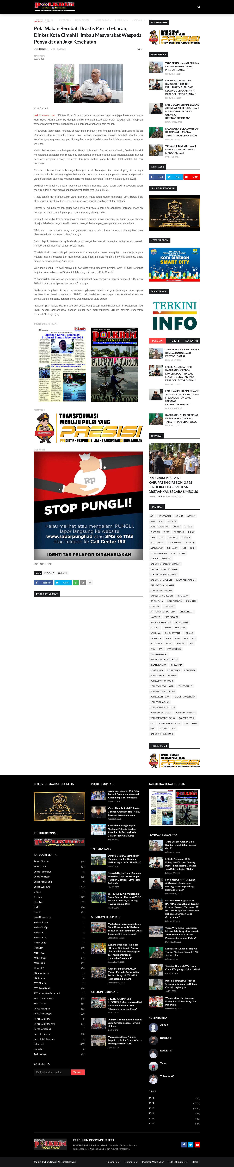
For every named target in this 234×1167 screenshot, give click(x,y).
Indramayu (174, 542)
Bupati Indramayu (59, 871)
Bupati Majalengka (59, 881)
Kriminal (191, 601)
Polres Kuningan (159, 696)
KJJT (184, 548)
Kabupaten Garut (185, 580)
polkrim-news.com (44, 115)
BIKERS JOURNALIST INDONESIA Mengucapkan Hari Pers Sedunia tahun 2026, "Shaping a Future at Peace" (125, 1003)
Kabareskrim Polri (160, 558)
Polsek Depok (186, 718)
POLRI (169, 643)
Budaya (172, 521)
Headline (173, 537)
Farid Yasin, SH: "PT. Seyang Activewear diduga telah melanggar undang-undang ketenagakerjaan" (182, 111)
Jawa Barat (156, 548)
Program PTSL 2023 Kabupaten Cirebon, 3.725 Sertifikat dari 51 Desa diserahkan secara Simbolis (173, 485)
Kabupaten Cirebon (161, 580)
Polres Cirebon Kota (161, 686)
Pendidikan (173, 670)
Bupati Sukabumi (159, 526)
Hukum (186, 537)
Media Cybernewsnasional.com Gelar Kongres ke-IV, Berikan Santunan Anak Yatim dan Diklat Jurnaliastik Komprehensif (125, 928)
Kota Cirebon (174, 601)
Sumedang (59, 1049)
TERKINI (174, 340)
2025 (174, 1118)
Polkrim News (49, 1161)
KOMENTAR (191, 340)
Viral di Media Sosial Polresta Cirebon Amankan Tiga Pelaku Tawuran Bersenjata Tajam (124, 811)
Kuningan (169, 606)
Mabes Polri (171, 617)
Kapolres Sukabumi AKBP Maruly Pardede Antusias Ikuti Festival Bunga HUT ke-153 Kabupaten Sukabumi (124, 973)
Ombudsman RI (173, 633)
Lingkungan (186, 611)
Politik (172, 675)
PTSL (152, 649)
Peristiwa (189, 670)
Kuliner (154, 606)
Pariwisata (176, 665)
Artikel (191, 516)
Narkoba (180, 627)
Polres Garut (184, 686)
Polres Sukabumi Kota (162, 707)
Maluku (154, 627)
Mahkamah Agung (160, 622)
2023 (174, 1108)
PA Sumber (156, 638)
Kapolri (59, 912)
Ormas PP (59, 968)
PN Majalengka (59, 973)
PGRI (177, 638)
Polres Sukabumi (159, 702)
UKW (194, 723)
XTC (174, 728)
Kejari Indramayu (59, 917)
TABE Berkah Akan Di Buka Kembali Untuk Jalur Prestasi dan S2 (182, 66)
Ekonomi (179, 532)
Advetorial (165, 516)
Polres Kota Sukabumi (162, 691)
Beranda (38, 21)
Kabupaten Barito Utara (163, 574)
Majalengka (181, 622)
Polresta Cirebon (185, 712)
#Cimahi (62, 573)
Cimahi (188, 526)
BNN (152, 521)
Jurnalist (172, 548)
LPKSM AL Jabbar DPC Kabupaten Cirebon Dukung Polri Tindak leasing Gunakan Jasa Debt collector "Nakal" (180, 87)
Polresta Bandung (160, 712)
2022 (174, 1103)
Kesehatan (182, 595)
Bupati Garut (59, 866)
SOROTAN (157, 340)
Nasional (155, 633)
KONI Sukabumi (158, 553)
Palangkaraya (158, 665)
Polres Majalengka (184, 696)
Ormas (189, 633)
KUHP (182, 553)
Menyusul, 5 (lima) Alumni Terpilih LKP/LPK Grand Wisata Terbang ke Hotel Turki (124, 1040)
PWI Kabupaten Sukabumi (164, 659)
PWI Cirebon (174, 649)
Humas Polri (157, 542)
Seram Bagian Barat (169, 723)
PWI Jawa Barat (158, 654)
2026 (174, 1123)
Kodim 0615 (59, 937)
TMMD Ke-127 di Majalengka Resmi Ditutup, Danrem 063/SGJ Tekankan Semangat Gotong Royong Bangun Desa (125, 898)
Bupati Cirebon (59, 861)
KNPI (192, 548)
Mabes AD (155, 617)
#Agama (49, 573)
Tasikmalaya (59, 1054)
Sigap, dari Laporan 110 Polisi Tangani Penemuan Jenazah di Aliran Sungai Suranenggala (123, 794)
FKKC (191, 532)
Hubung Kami (113, 1161)
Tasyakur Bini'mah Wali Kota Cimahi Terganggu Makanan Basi (180, 149)
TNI (186, 723)
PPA (191, 643)
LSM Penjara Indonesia (162, 611)
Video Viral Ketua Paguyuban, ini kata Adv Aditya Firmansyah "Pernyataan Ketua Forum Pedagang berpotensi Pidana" (182, 932)
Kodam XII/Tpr (59, 927)
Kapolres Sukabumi (161, 590)
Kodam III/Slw (59, 922)
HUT (161, 537)
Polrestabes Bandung (162, 718)
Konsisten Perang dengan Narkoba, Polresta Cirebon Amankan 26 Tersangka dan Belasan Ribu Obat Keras (122, 830)
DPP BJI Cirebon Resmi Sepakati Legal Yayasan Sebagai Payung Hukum (125, 1023)
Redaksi (196, 1161)
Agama (47, 21)
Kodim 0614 (59, 932)
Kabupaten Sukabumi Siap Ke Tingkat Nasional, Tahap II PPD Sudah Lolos (182, 132)
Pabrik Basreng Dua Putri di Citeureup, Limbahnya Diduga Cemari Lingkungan (181, 984)
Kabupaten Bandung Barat (165, 564)
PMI (194, 638)
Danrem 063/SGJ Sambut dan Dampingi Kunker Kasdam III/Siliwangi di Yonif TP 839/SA (124, 859)
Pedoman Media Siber (153, 1161)
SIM (152, 723)
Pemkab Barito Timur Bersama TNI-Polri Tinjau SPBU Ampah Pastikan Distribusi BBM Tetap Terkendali (124, 878)
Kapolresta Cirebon (161, 595)
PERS (168, 638)
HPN (152, 537)
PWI (161, 649)
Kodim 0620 (156, 601)
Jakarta (189, 542)
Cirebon (155, 532)
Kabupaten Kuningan (162, 585)
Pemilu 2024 (156, 670)
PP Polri (180, 643)
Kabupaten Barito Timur (163, 569)
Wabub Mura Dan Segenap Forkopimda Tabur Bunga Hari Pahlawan (181, 1001)
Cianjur (59, 892)
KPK (173, 553)
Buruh (176, 526)
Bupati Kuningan (59, 876)
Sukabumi (59, 1044)
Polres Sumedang (59, 1028)
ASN (152, 516)
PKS (186, 638)
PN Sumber (156, 643)
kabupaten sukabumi (161, 734)
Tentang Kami (131, 1161)
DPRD (167, 532)
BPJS (161, 521)
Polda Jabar (157, 675)
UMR (152, 728)
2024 (174, 1113)
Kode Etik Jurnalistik (178, 1161)
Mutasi (167, 627)
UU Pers (163, 728)
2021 (174, 1098)
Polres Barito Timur (161, 680)
